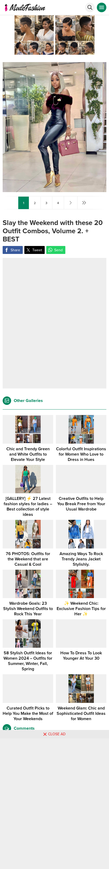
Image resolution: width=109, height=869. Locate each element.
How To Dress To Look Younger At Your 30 (81, 655)
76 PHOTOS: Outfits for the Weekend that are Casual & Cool (28, 559)
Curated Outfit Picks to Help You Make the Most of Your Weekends (28, 713)
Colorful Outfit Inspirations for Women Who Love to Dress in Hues (81, 454)
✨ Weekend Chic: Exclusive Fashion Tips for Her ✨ (81, 609)
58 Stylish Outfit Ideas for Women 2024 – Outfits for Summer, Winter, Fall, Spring (27, 661)
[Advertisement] (54, 323)
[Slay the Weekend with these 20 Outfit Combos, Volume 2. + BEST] (54, 190)
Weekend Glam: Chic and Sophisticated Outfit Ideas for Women (81, 713)
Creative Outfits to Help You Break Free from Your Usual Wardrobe (81, 504)
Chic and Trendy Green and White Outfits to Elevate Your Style (28, 454)
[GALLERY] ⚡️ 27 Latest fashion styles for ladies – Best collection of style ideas (28, 506)
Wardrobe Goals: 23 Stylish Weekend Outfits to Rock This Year (28, 609)
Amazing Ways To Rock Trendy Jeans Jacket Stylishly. (81, 559)
